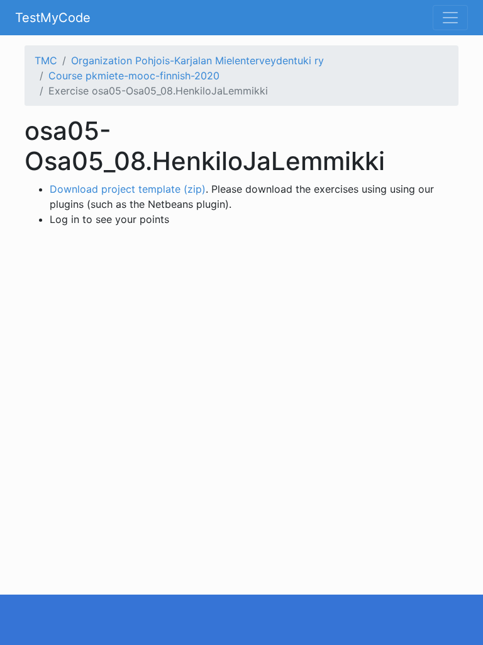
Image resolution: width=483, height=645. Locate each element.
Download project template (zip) (128, 189)
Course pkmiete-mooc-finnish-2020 (133, 75)
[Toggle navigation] (450, 17)
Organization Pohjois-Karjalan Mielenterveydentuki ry (197, 60)
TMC (46, 60)
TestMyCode (53, 17)
